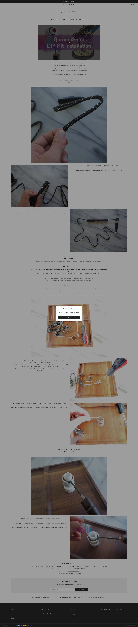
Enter (69, 317)
